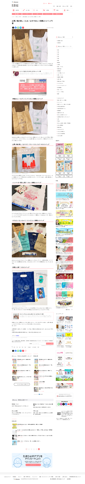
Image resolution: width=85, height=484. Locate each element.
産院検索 (59, 110)
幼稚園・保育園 (60, 77)
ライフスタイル (60, 83)
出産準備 (47, 10)
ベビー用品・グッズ (61, 72)
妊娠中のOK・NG (60, 112)
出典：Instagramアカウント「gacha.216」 (19, 306)
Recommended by (36, 394)
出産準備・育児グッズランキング (63, 116)
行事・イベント (60, 75)
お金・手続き (28, 10)
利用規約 (14, 476)
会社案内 (69, 479)
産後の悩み (59, 68)
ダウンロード (33, 464)
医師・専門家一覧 (27, 476)
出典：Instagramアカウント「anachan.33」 (19, 258)
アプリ (27, 13)
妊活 (71, 6)
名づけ (37, 10)
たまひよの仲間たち (61, 131)
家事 (38, 347)
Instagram (29, 347)
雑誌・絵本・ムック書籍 (61, 100)
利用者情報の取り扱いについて (75, 476)
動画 (58, 93)
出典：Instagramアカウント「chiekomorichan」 (20, 173)
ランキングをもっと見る (22, 384)
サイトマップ (34, 476)
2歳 (19, 347)
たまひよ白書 (59, 135)
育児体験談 (59, 87)
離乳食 (57, 10)
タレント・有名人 (60, 91)
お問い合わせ (64, 476)
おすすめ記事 (34, 347)
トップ (13, 16)
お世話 (58, 64)
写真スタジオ (58, 13)
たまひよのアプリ (60, 129)
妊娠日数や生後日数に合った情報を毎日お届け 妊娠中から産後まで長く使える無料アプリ (33, 462)
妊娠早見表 (17, 10)
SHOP (46, 3)
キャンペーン (48, 13)
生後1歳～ (59, 42)
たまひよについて (60, 98)
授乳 (58, 60)
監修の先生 (59, 127)
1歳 (58, 52)
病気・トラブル (60, 66)
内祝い (51, 3)
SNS (37, 13)
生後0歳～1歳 (59, 40)
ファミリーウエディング (61, 85)
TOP (54, 6)
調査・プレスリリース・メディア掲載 (46, 476)
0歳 (14, 347)
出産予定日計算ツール (61, 108)
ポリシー (19, 476)
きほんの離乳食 (60, 125)
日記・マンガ (59, 89)
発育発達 (59, 70)
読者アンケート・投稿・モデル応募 (63, 104)
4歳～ (25, 347)
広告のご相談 (57, 476)
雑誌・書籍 (17, 13)
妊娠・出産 (59, 6)
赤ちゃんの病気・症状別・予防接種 (63, 123)
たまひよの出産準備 (61, 133)
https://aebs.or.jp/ (63, 416)
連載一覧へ (68, 309)
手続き (58, 121)
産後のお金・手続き (61, 81)
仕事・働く (59, 79)
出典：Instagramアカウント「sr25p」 (18, 135)
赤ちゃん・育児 (65, 6)
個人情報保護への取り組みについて (57, 479)
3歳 (22, 347)
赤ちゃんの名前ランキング (62, 114)
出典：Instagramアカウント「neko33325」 (19, 211)
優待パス (68, 10)
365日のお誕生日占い (61, 106)
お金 (58, 119)
